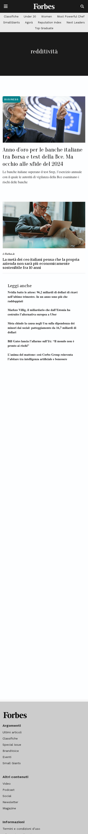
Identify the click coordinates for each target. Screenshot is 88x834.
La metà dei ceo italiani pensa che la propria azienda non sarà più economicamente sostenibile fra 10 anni (41, 263)
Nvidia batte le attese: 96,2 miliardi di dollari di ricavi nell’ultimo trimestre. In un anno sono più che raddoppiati (43, 296)
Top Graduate (44, 28)
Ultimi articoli (12, 732)
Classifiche (11, 16)
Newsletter (10, 802)
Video (7, 783)
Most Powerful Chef (70, 16)
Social (7, 796)
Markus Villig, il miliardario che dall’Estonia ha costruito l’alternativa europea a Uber (39, 312)
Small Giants (12, 763)
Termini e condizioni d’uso (21, 828)
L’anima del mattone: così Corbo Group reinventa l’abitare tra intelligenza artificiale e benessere (40, 356)
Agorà (29, 22)
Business (11, 99)
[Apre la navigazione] (6, 6)
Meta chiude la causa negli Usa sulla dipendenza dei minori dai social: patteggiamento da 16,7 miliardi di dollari (42, 327)
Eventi (7, 757)
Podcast (9, 789)
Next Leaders (75, 22)
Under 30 (30, 16)
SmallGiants (11, 22)
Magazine (9, 808)
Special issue (12, 744)
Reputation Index (49, 22)
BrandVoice (11, 750)
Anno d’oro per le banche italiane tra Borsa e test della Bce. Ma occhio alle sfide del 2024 (42, 156)
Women (46, 16)
